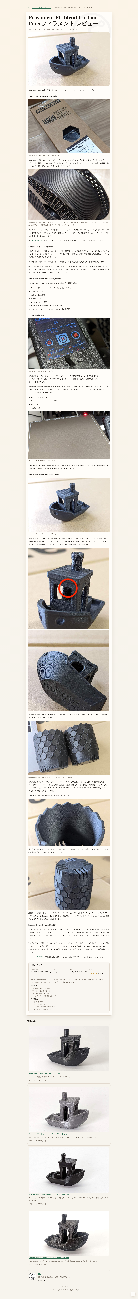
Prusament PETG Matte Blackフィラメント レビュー (49, 1194)
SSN (61, 29)
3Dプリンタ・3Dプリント (41, 7)
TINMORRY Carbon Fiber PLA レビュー (44, 1073)
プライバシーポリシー (69, 1287)
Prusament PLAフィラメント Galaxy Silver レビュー (49, 1134)
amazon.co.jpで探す (37, 240)
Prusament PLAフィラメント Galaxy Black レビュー (49, 1258)
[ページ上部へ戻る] (133, 1294)
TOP (27, 8)
